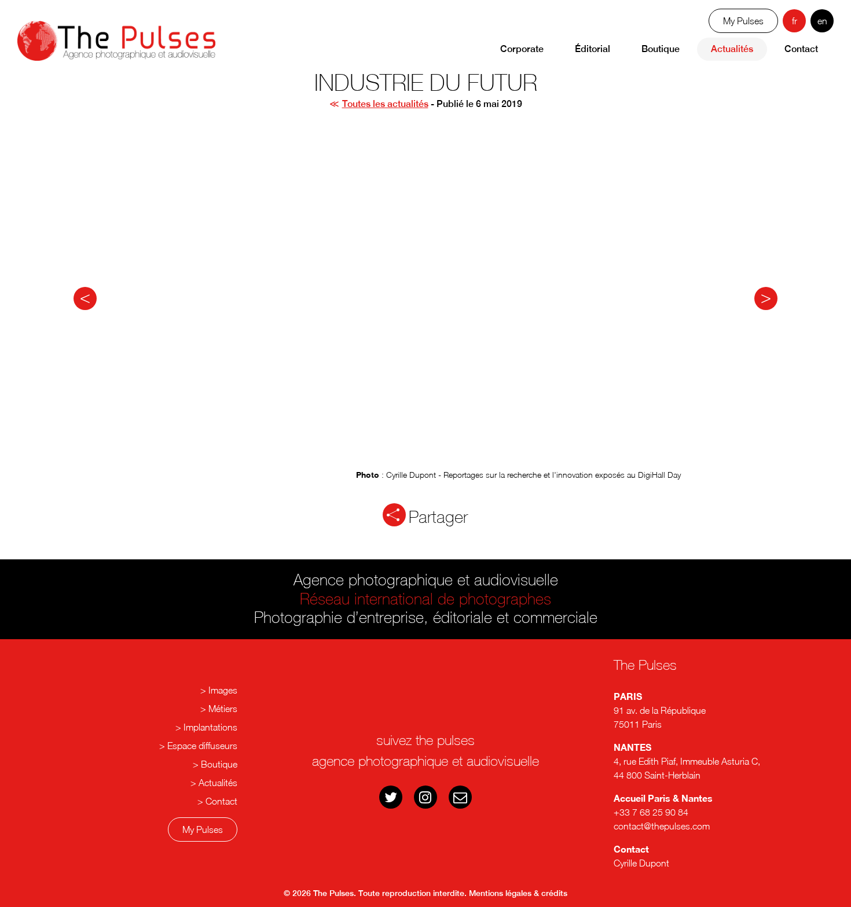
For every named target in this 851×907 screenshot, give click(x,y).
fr (794, 21)
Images (222, 690)
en (822, 21)
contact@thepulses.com (662, 826)
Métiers (222, 708)
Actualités (732, 48)
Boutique (660, 48)
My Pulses (202, 829)
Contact (801, 48)
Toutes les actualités (385, 103)
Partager (438, 516)
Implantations (210, 727)
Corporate (522, 48)
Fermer (431, 729)
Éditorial (592, 48)
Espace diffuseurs (202, 745)
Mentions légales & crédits (518, 893)
